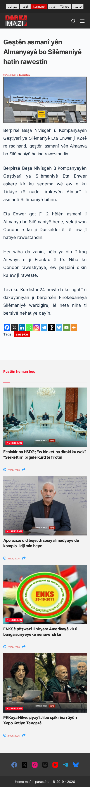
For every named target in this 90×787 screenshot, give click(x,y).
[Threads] (51, 327)
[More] (74, 327)
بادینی (25, 6)
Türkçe (64, 6)
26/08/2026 (13, 470)
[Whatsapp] (29, 327)
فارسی (77, 6)
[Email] (66, 327)
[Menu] (82, 20)
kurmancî (39, 6)
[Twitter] (59, 327)
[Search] (73, 21)
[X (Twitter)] (24, 765)
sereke (22, 334)
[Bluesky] (76, 765)
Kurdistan (24, 75)
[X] (14, 327)
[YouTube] (55, 765)
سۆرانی (12, 6)
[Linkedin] (22, 327)
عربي (52, 6)
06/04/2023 (9, 75)
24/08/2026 (13, 735)
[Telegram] (44, 327)
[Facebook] (7, 327)
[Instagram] (36, 327)
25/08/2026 (13, 558)
